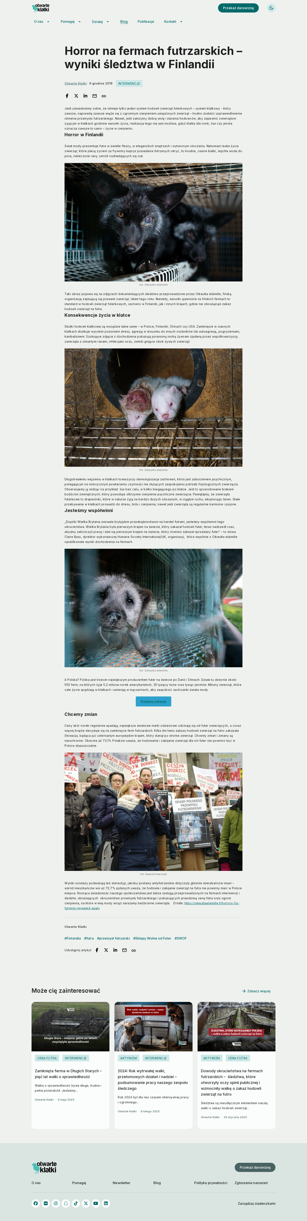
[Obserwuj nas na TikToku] (76, 1203)
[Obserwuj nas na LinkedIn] (106, 1203)
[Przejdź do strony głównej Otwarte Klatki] (44, 8)
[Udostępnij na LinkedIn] (85, 96)
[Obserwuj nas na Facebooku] (36, 1203)
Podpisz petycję (153, 701)
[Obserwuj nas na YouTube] (96, 1203)
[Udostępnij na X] (76, 96)
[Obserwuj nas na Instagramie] (56, 1203)
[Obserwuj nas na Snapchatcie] (66, 1203)
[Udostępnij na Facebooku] (67, 96)
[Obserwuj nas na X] (86, 1203)
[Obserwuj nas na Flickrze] (46, 1203)
